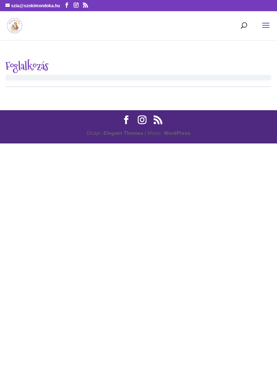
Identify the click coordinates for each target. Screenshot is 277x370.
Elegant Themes (123, 133)
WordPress (177, 133)
